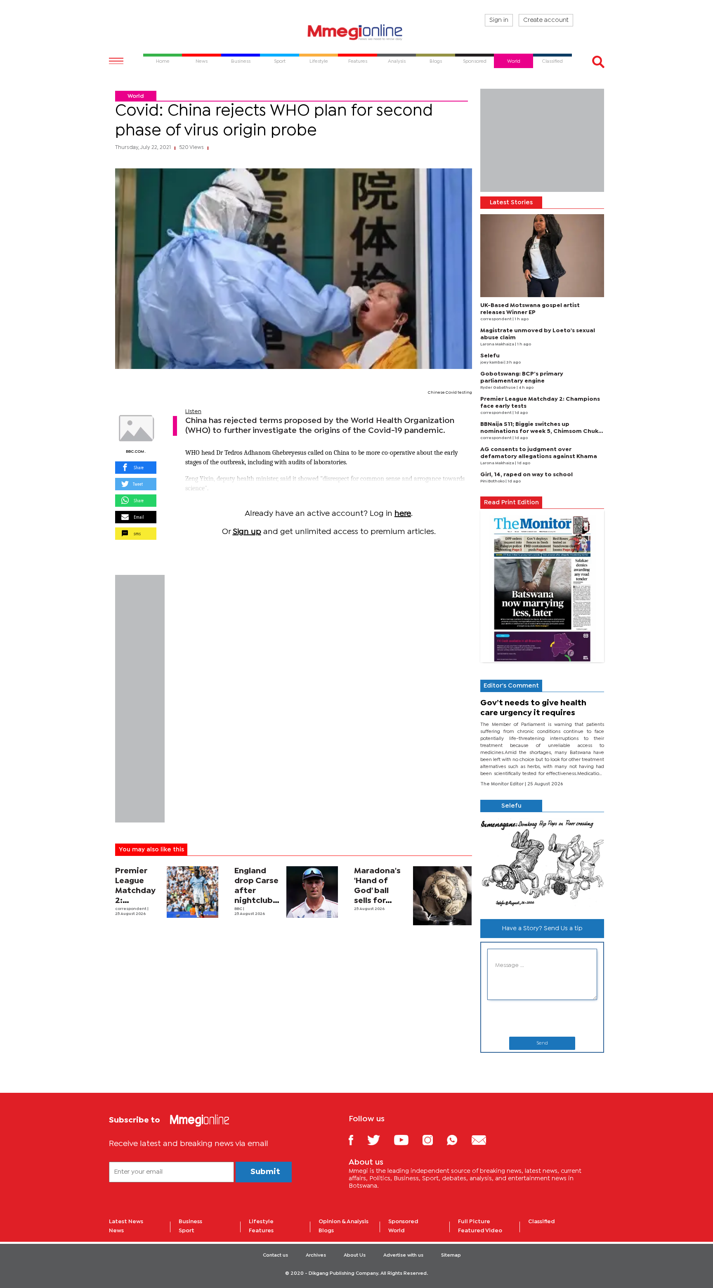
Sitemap (451, 1255)
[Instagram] (434, 1139)
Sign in (498, 20)
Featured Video (480, 1230)
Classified (541, 1221)
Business (190, 1221)
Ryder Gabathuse (498, 388)
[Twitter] (379, 1139)
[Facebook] (357, 1139)
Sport (186, 1230)
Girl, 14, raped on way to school (526, 474)
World (135, 96)
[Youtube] (407, 1139)
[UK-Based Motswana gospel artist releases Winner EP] (542, 255)
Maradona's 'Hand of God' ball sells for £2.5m (377, 890)
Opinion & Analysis (343, 1221)
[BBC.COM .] (135, 428)
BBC (238, 909)
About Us (355, 1255)
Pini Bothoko (492, 481)
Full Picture (474, 1221)
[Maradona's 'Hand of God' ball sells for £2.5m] (442, 895)
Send (542, 1043)
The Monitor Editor (502, 784)
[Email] (485, 1139)
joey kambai (492, 362)
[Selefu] (542, 862)
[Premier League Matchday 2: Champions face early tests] (192, 892)
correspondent (131, 909)
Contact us (275, 1255)
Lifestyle (261, 1221)
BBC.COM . (136, 452)
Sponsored (403, 1221)
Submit (265, 1171)
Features (261, 1230)
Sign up (247, 531)
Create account (546, 20)
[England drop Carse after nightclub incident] (312, 892)
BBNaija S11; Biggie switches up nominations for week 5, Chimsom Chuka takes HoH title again (541, 431)
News (116, 1230)
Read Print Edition (511, 502)
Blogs (326, 1230)
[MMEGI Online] (356, 32)
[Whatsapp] (458, 1139)
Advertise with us (403, 1255)
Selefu (490, 355)
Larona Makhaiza (497, 344)
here (402, 513)
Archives (316, 1255)
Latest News (126, 1221)
